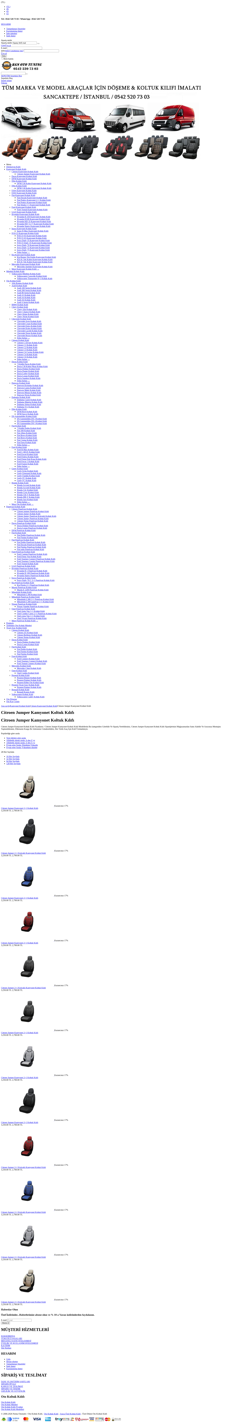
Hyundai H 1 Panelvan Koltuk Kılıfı (32, 571)
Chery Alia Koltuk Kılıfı (27, 309)
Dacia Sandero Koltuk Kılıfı (28, 378)
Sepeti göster (6, 80)
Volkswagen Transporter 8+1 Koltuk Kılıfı (34, 278)
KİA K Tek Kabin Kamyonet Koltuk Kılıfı (35, 259)
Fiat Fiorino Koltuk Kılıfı (27, 537)
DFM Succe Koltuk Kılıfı (27, 414)
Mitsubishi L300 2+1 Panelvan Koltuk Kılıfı (35, 599)
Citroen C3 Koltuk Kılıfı (27, 350)
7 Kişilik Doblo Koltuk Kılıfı (29, 428)
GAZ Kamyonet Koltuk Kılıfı (24, 212)
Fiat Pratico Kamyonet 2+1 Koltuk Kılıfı (34, 200)
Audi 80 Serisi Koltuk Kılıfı (28, 293)
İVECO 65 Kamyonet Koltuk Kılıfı (32, 236)
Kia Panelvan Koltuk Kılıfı (23, 583)
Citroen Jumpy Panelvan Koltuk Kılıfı (33, 518)
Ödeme (4, 83)
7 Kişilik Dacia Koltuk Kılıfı (29, 364)
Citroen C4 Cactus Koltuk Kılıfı (30, 352)
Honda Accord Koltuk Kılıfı (28, 485)
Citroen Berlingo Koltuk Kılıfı (29, 635)
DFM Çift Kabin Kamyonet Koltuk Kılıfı (34, 183)
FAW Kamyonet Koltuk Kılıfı (24, 190)
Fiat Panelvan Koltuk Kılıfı (23, 540)
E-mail (4, 48)
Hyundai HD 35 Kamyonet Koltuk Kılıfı (34, 221)
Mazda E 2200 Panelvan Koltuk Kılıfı (33, 590)
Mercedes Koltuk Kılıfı (21, 666)
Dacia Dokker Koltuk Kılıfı (28, 369)
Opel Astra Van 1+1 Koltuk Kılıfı (31, 611)
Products (10, 623)
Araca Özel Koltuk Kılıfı (70, 1414)
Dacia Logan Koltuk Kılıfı (28, 376)
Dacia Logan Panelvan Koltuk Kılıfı (32, 528)
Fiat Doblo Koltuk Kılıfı (27, 649)
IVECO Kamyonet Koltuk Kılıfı (25, 233)
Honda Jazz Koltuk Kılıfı (27, 499)
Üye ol (8, 45)
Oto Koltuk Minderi (9, 1404)
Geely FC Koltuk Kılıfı (26, 478)
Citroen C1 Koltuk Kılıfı (27, 345)
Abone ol (5, 1323)
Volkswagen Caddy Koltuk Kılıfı (30, 697)
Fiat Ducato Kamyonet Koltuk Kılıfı (32, 198)
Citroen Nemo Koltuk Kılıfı (28, 637)
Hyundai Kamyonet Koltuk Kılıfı (25, 214)
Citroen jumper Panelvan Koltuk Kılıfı (33, 511)
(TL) (8, 7)
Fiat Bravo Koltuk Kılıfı (27, 438)
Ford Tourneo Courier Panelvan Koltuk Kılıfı (36, 561)
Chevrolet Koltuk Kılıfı (21, 319)
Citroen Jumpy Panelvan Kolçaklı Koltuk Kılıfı (36, 516)
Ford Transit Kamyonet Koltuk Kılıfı (32, 209)
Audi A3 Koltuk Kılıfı (26, 295)
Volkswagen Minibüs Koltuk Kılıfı (26, 274)
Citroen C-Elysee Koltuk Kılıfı (29, 343)
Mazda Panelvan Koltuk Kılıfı (24, 587)
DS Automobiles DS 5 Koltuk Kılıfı (32, 423)
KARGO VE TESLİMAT (12, 1386)
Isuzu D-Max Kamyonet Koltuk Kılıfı (32, 231)
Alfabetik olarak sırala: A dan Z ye (20, 740)
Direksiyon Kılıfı (13, 167)
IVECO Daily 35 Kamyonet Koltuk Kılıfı (34, 243)
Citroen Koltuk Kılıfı (20, 340)
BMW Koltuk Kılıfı (20, 305)
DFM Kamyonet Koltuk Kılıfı (24, 179)
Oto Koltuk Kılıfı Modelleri (12, 1409)
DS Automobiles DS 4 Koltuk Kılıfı (32, 421)
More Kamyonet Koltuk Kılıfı (25, 269)
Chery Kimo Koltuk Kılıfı (28, 314)
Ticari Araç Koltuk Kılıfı (16, 628)
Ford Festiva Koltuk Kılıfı (28, 457)
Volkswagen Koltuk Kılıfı (22, 694)
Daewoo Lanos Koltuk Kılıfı (29, 388)
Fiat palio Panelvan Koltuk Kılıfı (30, 549)
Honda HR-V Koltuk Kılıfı (28, 497)
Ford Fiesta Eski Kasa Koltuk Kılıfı (31, 459)
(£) (7, 14)
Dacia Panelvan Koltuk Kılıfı (24, 523)
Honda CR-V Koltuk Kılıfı (28, 495)
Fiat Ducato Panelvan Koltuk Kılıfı (31, 545)
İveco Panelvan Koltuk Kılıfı (24, 578)
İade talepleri (11, 33)
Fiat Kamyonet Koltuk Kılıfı (23, 195)
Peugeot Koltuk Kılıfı (21, 675)
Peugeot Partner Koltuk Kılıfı (29, 680)
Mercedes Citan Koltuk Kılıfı (29, 668)
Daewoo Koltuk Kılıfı (21, 383)
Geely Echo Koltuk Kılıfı (27, 471)
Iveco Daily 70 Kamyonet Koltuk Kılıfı (33, 245)
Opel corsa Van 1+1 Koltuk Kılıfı (31, 616)
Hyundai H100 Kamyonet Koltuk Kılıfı (33, 219)
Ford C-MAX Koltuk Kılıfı (28, 452)
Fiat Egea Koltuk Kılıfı (26, 442)
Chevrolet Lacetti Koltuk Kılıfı (29, 331)
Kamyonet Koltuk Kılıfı (16, 169)
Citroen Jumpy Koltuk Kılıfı (28, 514)
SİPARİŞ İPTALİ (8, 1384)
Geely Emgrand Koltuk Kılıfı (29, 473)
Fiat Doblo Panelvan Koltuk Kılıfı (31, 535)
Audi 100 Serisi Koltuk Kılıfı (29, 288)
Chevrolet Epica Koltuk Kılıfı (29, 326)
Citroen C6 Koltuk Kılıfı (27, 357)
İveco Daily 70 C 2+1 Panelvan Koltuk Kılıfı (35, 580)
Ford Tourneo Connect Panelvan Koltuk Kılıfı (36, 559)
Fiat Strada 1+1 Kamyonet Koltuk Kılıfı (33, 205)
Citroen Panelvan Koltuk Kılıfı (24, 509)
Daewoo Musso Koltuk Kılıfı (29, 392)
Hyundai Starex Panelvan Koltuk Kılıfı (33, 575)
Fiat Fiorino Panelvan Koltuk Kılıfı (31, 547)
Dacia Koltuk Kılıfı (20, 362)
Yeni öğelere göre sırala (16, 738)
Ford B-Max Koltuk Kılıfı (28, 449)
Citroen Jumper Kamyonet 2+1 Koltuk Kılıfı (19, 808)
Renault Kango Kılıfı (25, 692)
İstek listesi (10, 36)
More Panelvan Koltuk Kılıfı (25, 621)
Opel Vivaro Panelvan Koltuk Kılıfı (32, 618)
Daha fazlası (23, 252)
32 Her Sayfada (12, 759)
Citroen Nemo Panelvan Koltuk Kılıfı (32, 521)
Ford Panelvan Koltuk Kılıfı (23, 552)
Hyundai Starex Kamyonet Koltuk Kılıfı (33, 226)
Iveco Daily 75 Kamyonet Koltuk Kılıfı (33, 250)
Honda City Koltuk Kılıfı (27, 490)
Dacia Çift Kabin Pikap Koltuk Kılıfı (32, 366)
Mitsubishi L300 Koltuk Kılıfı (29, 594)
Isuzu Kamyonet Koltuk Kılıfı (24, 228)
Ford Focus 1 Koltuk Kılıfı (28, 461)
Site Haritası (6, 1348)
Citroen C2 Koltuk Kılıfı (27, 347)
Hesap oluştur (12, 1361)
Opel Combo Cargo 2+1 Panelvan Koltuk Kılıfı (37, 613)
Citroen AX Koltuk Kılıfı (27, 632)
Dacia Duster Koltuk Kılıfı (28, 371)
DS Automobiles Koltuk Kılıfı (24, 416)
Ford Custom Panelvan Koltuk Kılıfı (32, 554)
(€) (7, 11)
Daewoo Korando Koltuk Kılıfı (30, 385)
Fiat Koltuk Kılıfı (19, 426)
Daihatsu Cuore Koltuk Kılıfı (29, 400)
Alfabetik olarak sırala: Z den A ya (20, 743)
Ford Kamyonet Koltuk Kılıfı (24, 207)
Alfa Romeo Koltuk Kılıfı (22, 283)
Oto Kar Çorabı (12, 701)
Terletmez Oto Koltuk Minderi (19, 625)
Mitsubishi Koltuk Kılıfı (22, 592)
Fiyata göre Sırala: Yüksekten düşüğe (21, 747)
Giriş (3, 45)
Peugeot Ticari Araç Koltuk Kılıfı (25, 685)
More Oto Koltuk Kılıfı (23, 504)
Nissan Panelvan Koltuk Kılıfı (24, 604)
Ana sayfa (5, 706)
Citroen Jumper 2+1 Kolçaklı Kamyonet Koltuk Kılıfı (23, 853)
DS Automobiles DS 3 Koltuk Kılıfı (32, 419)
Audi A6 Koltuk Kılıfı (26, 300)
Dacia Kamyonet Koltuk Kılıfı (24, 176)
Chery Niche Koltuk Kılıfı (28, 316)
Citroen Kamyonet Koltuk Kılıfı (25, 171)
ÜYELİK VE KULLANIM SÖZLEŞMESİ (19, 1343)
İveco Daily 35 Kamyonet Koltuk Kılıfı (33, 240)
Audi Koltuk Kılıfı (19, 286)
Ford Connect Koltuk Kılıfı (28, 659)
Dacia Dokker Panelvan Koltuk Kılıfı (32, 526)
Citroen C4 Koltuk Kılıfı (27, 354)
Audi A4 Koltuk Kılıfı (26, 297)
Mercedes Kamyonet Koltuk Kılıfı (26, 264)
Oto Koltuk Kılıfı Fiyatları (12, 1407)
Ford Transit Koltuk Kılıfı (27, 564)
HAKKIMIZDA (8, 1336)
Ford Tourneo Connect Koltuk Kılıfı (32, 661)
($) (7, 9)
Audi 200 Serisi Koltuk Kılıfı (29, 290)
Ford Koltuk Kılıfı (19, 447)
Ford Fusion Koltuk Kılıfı (27, 464)
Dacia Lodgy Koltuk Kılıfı (28, 373)
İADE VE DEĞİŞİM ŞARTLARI (15, 1381)
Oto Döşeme (11, 699)
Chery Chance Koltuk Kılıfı (28, 312)
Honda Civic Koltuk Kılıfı (28, 492)
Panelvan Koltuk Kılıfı (15, 507)
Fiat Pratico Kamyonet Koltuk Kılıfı (32, 202)
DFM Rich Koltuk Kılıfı (27, 411)
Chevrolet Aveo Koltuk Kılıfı (29, 321)
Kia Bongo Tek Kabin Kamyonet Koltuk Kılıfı (36, 257)
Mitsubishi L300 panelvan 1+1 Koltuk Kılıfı (35, 602)
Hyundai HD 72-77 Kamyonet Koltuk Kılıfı (35, 224)
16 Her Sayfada (12, 756)
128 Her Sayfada (13, 763)
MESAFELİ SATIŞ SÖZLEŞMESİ (16, 1341)
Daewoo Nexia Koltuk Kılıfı (29, 395)
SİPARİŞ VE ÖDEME (10, 1389)
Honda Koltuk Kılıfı (20, 483)
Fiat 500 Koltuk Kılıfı (26, 430)
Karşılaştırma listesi (14, 31)
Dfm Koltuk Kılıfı (19, 181)
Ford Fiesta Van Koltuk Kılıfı (29, 556)
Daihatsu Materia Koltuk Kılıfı (29, 402)
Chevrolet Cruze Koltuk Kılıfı (29, 324)
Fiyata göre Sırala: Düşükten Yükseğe (22, 745)
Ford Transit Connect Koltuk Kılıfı (31, 663)
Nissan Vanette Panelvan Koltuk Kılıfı (33, 606)
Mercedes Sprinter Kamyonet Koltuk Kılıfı (35, 267)
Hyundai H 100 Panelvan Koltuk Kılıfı (33, 573)
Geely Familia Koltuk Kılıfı (28, 476)
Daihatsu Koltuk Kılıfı (21, 397)
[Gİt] (38, 43)
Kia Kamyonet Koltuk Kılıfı (23, 255)
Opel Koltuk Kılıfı (19, 671)
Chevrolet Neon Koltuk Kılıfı (29, 333)
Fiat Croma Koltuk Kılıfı (27, 440)
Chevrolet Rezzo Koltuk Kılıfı (29, 335)
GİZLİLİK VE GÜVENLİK (13, 1391)
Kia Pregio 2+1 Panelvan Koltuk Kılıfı (33, 585)
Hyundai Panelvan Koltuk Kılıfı (25, 568)
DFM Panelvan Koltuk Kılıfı (24, 530)
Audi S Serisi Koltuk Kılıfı (28, 302)
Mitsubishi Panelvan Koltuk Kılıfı (26, 597)
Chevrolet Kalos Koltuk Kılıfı (29, 328)
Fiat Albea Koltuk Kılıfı (27, 433)
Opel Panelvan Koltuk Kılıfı (23, 609)
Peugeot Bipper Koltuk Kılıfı (29, 678)
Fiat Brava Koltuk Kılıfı (27, 435)
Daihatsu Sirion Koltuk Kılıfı (29, 404)
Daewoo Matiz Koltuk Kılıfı (29, 390)
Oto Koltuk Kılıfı (13, 281)
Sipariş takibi (6, 43)
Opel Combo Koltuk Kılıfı (28, 673)
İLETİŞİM (5, 1345)
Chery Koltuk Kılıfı (20, 307)
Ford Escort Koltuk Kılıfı (27, 454)
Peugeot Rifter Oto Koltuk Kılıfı (30, 682)
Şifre (3, 51)
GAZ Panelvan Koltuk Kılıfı (23, 566)
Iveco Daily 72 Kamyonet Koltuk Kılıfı (33, 247)
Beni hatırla (8, 59)
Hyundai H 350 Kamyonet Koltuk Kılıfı (33, 217)
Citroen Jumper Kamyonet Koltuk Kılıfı (33, 174)
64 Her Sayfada (12, 761)
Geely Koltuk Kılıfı (20, 469)
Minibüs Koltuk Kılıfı (15, 271)
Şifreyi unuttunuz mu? (14, 51)
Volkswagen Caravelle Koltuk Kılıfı (32, 276)
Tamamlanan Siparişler (15, 29)
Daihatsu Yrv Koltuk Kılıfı (28, 407)
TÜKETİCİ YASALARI (11, 1338)
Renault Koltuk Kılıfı (20, 690)
